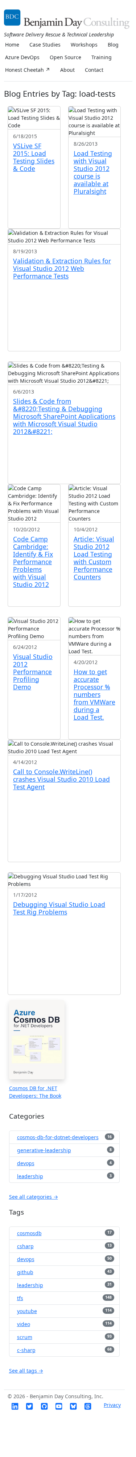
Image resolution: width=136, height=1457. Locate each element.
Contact (94, 69)
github (25, 1272)
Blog (113, 44)
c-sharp (26, 1350)
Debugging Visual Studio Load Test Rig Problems (59, 908)
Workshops (84, 44)
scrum (24, 1337)
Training (101, 57)
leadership (30, 1176)
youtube (27, 1311)
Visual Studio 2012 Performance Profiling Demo (33, 671)
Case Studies (45, 44)
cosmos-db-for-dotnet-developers (58, 1137)
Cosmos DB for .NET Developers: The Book (35, 1092)
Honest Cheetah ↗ (27, 69)
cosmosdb (29, 1233)
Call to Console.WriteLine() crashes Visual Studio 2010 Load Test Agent (61, 779)
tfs (20, 1298)
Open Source (65, 57)
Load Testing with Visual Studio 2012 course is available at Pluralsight (93, 172)
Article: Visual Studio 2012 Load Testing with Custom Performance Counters (94, 558)
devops (25, 1163)
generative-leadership (44, 1150)
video (23, 1324)
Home (12, 44)
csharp (25, 1246)
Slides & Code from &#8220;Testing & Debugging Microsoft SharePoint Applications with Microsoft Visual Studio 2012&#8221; (64, 416)
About (67, 69)
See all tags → (26, 1370)
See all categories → (33, 1196)
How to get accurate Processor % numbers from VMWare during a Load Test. (94, 694)
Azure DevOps (22, 57)
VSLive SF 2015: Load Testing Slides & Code (33, 157)
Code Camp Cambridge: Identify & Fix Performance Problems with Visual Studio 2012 (33, 562)
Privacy (112, 1404)
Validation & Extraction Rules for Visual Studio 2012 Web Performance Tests (62, 268)
